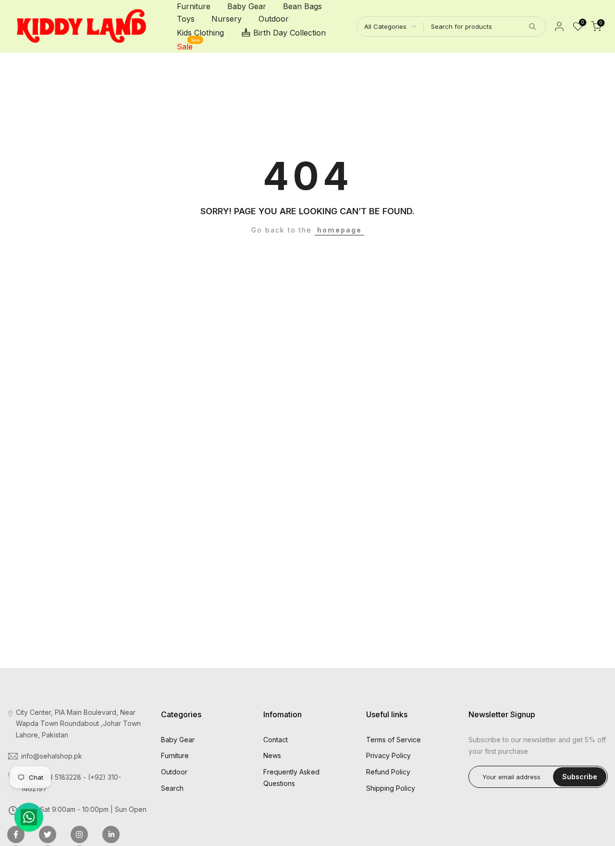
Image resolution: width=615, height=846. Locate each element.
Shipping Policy (390, 788)
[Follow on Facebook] (16, 834)
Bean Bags (302, 6)
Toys (186, 19)
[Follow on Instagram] (79, 834)
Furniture (193, 6)
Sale (188, 45)
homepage (339, 230)
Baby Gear (246, 6)
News (272, 755)
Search (172, 788)
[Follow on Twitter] (47, 834)
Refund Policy (388, 772)
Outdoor (273, 19)
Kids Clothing (200, 32)
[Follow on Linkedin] (111, 834)
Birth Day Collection (289, 32)
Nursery (226, 19)
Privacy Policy (388, 755)
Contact (275, 740)
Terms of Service (393, 740)
